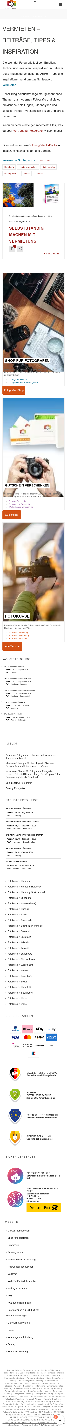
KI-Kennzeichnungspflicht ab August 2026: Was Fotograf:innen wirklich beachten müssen (30, 765)
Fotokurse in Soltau (17, 981)
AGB (10, 1295)
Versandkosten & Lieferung (22, 1259)
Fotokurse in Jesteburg (19, 936)
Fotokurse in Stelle (17, 1003)
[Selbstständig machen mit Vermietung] (33, 195)
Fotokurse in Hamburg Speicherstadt (26, 892)
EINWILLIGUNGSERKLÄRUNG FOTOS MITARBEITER (33, 1419)
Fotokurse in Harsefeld (19, 987)
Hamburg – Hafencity (19, 684)
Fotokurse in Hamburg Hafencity (24, 886)
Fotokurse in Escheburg (19, 975)
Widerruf (12, 1273)
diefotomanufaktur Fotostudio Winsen (28, 215)
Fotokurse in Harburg (18, 908)
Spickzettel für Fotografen (19, 782)
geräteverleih (45, 160)
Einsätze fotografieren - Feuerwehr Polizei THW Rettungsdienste (36, 1423)
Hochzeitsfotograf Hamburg (47, 1370)
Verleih (26, 173)
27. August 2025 (23, 221)
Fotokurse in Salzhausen (20, 992)
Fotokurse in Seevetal (18, 931)
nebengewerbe (11, 173)
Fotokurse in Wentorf (18, 970)
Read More (53, 254)
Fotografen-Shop (14, 390)
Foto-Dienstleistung (18, 1351)
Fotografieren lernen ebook (19, 1414)
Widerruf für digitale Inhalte (22, 1281)
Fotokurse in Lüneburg (19, 635)
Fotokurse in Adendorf (18, 942)
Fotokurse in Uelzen (17, 998)
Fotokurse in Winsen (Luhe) (21, 903)
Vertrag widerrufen (17, 1288)
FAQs (10, 1329)
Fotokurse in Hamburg (18, 632)
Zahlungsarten (15, 1252)
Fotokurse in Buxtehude (19, 920)
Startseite (27, 16)
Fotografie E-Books (44, 145)
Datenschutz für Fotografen (20, 1370)
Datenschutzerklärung (19, 1322)
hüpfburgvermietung (28, 166)
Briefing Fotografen (16, 788)
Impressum (13, 1245)
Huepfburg (9, 166)
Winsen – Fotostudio (18, 720)
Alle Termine (12, 646)
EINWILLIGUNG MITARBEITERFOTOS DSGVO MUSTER (29, 1422)
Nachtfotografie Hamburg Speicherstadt (20, 690)
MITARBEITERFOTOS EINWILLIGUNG (38, 1417)
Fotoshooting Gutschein (19, 504)
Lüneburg (14, 672)
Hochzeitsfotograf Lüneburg (16, 1372)
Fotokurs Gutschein (17, 501)
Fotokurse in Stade (17, 914)
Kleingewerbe (48, 166)
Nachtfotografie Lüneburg (14, 666)
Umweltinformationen (19, 1230)
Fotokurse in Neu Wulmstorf (21, 959)
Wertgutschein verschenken (21, 507)
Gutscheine (11, 515)
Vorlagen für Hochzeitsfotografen (23, 382)
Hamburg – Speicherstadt (20, 696)
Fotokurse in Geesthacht (20, 964)
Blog (50, 215)
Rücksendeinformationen (21, 1266)
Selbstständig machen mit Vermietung (26, 234)
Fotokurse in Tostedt (18, 947)
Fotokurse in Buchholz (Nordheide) (25, 925)
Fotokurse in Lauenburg (19, 953)
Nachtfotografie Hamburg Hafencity (18, 678)
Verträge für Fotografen (28, 130)
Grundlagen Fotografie (13, 714)
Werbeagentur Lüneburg (20, 1337)
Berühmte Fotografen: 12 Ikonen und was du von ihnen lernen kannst (31, 757)
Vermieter (39, 173)
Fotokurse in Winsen (18, 638)
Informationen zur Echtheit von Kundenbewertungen (22, 1312)
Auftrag (11, 1344)
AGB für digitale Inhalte (20, 1302)
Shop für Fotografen (18, 1237)
